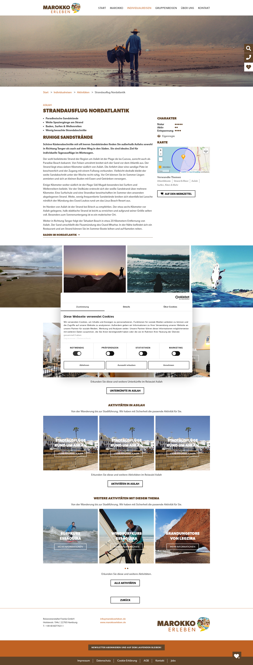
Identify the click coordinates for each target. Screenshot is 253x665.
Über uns (187, 8)
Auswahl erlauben (127, 365)
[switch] (110, 353)
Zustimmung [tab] (82, 307)
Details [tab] (126, 307)
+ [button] (160, 150)
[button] (125, 568)
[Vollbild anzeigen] (161, 159)
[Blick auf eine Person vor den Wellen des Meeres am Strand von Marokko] (158, 276)
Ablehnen (84, 365)
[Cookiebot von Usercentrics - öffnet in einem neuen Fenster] (182, 298)
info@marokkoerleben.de (113, 619)
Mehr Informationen (70, 454)
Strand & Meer (181, 181)
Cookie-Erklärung (127, 660)
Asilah (195, 181)
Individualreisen (139, 8)
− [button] (160, 153)
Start (102, 8)
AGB (146, 660)
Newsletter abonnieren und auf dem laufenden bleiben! (126, 647)
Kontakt (204, 8)
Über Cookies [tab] (170, 307)
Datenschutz (84, 338)
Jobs (173, 660)
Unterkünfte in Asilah (125, 390)
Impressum (70, 338)
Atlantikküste (164, 181)
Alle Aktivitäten (125, 583)
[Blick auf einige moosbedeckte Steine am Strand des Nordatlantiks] (31, 276)
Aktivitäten (83, 92)
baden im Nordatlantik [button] (60, 234)
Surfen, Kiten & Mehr (167, 185)
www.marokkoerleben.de (113, 622)
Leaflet (183, 172)
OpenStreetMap (194, 172)
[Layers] (205, 151)
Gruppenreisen (166, 8)
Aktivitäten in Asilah (125, 483)
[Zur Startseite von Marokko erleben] (183, 624)
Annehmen (168, 365)
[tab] (98, 235)
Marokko (116, 8)
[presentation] (40, 536)
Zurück (125, 600)
